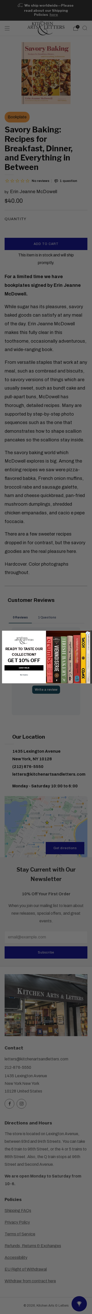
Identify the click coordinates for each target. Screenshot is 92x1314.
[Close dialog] (87, 633)
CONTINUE (24, 668)
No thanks (24, 675)
